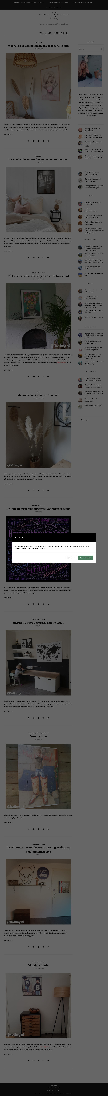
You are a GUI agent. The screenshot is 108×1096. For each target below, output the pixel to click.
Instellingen (71, 558)
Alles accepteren (85, 558)
